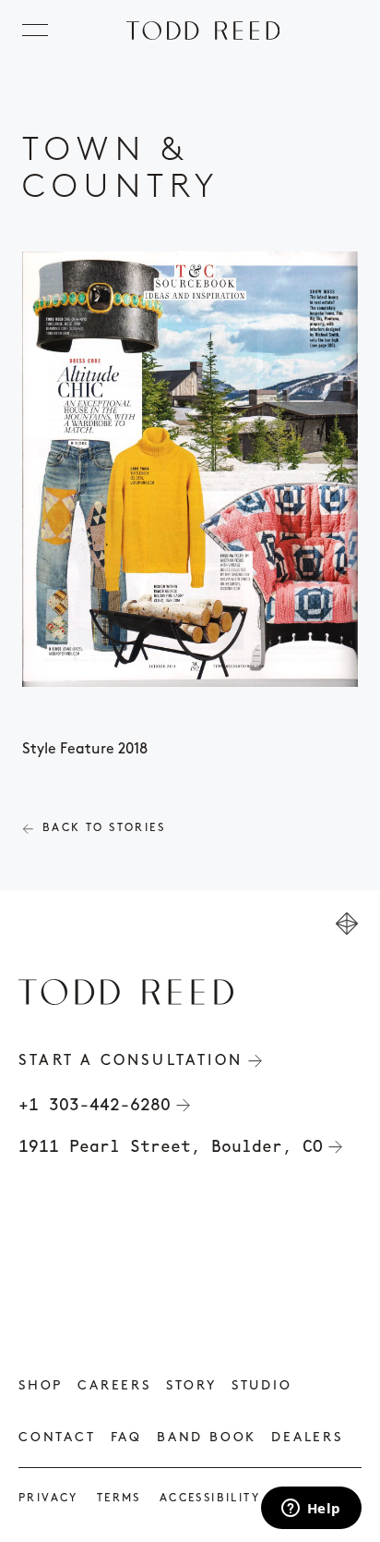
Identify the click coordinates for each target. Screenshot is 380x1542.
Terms (119, 1498)
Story (191, 1386)
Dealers (307, 1438)
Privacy (48, 1498)
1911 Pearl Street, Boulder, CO (170, 1146)
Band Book (206, 1438)
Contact (57, 1438)
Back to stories (103, 828)
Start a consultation (130, 1061)
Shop (40, 1386)
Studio (262, 1386)
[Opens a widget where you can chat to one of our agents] (311, 1510)
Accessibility (210, 1498)
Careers (114, 1386)
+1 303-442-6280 (94, 1105)
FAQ (126, 1438)
